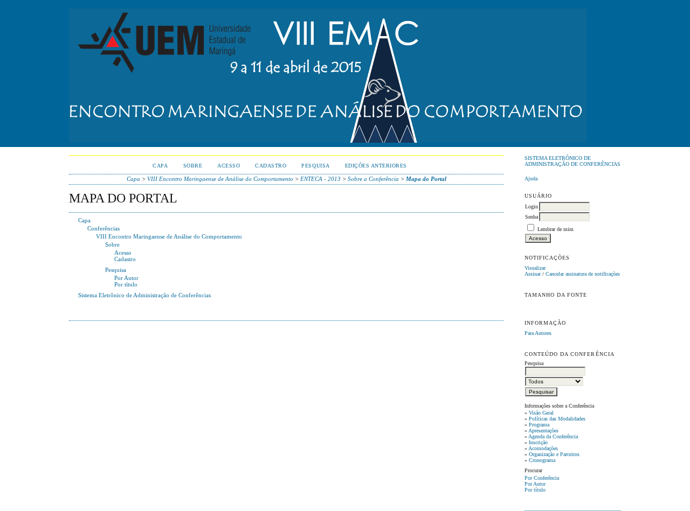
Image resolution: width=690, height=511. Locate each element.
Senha (531, 217)
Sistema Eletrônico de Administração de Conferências (572, 161)
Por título (535, 490)
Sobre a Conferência (373, 179)
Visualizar (535, 268)
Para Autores (538, 333)
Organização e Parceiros (554, 454)
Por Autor (535, 484)
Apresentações (543, 430)
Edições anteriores (376, 166)
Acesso (228, 166)
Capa (160, 166)
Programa (539, 425)
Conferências (103, 228)
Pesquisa (315, 166)
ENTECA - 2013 (320, 179)
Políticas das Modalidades (557, 419)
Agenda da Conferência (553, 436)
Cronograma (542, 460)
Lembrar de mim (555, 229)
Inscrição (538, 442)
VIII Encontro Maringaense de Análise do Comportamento (220, 179)
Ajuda (531, 178)
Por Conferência (542, 478)
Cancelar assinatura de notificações (583, 274)
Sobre (193, 166)
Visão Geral (541, 413)
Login (531, 206)
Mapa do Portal (426, 179)
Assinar (533, 274)
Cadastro (270, 166)
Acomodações (543, 448)
